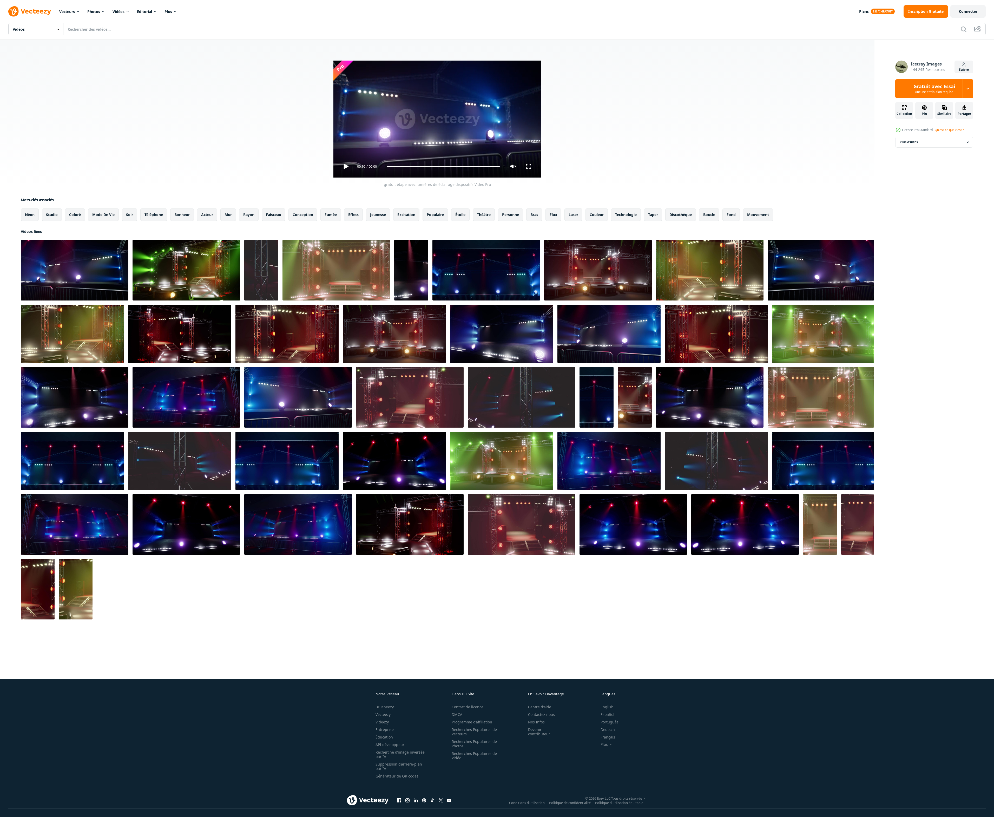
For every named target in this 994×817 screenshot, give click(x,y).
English (607, 706)
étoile (460, 214)
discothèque (680, 214)
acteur (207, 214)
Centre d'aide (539, 706)
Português (609, 722)
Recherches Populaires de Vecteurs (474, 731)
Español (607, 714)
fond (731, 214)
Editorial (144, 11)
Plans (864, 11)
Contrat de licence (467, 706)
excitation (406, 214)
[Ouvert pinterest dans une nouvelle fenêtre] (424, 800)
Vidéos (118, 11)
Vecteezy (383, 714)
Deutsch (608, 729)
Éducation (384, 737)
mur (228, 214)
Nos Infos (536, 722)
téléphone (153, 214)
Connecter (968, 11)
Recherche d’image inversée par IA (400, 754)
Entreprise (385, 729)
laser (573, 214)
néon (30, 214)
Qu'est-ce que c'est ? (949, 130)
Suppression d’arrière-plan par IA (399, 766)
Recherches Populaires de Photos (474, 743)
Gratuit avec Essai (934, 88)
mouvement (758, 214)
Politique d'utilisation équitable (619, 802)
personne (510, 214)
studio (52, 214)
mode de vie (103, 214)
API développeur (390, 744)
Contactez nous (541, 714)
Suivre (964, 69)
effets (353, 214)
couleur (597, 214)
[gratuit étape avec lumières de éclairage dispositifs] (74, 270)
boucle (709, 214)
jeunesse (378, 214)
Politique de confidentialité (570, 802)
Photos (93, 11)
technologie (626, 214)
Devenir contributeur (539, 731)
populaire (435, 214)
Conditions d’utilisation (527, 802)
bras (534, 214)
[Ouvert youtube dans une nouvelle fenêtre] (449, 800)
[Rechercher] (963, 29)
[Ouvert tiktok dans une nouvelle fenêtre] (432, 800)
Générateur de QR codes (397, 776)
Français (608, 737)
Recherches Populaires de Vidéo (474, 755)
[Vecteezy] (29, 11)
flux (553, 214)
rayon (248, 214)
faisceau (273, 214)
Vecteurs (67, 11)
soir (129, 214)
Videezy (382, 722)
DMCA (457, 714)
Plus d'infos (909, 142)
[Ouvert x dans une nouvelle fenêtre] (441, 800)
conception (303, 214)
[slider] (443, 166)
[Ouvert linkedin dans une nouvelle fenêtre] (416, 800)
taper (653, 214)
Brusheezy (385, 706)
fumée (331, 214)
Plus (168, 11)
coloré (75, 214)
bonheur (182, 214)
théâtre (484, 214)
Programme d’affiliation (472, 722)
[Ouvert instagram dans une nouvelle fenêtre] (407, 800)
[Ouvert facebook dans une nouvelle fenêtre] (399, 800)
